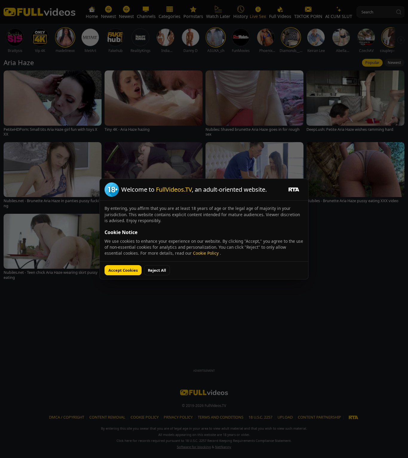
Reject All (157, 270)
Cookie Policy (206, 253)
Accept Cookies (123, 270)
